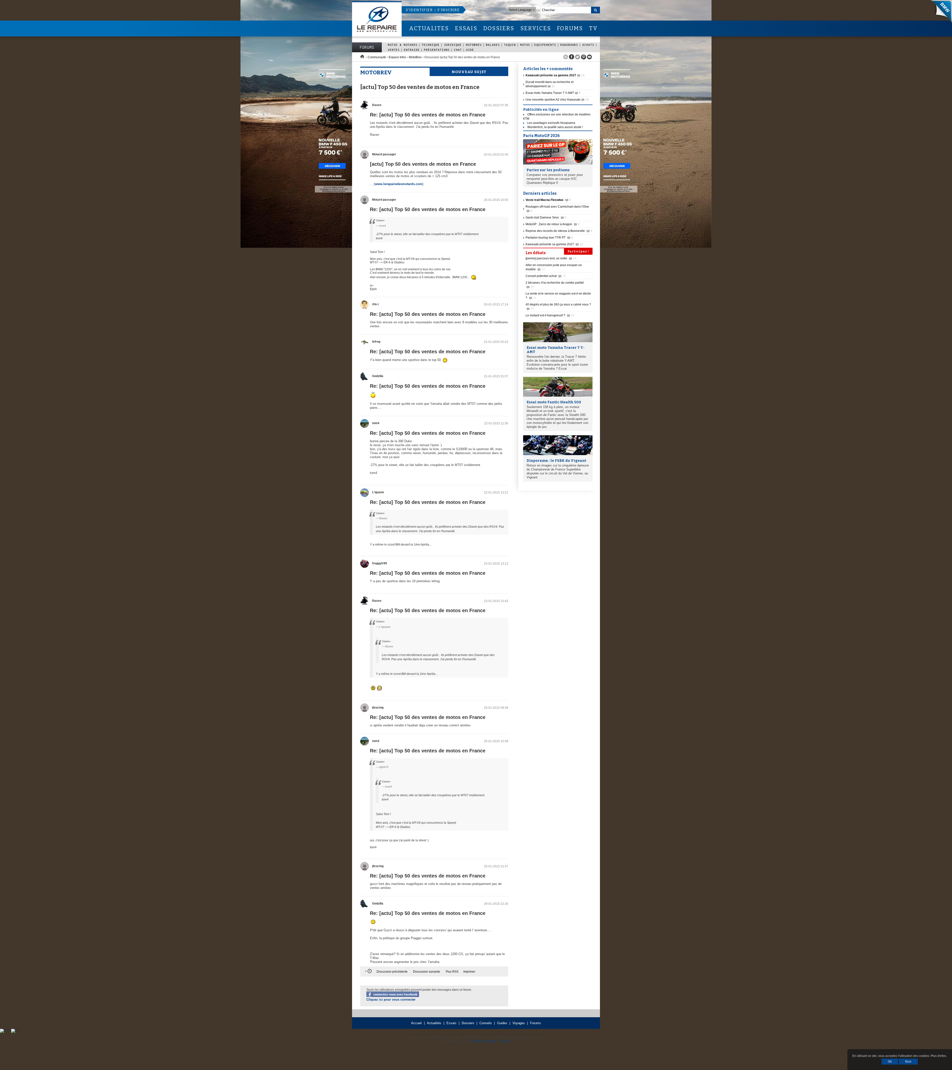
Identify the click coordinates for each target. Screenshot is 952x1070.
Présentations (437, 49)
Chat (458, 49)
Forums (366, 47)
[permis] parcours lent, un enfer (551, 258)
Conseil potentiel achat (546, 276)
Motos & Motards (402, 44)
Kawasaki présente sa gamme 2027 (554, 244)
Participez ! (578, 251)
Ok (890, 1061)
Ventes (394, 49)
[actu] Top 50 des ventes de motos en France (423, 164)
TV (593, 28)
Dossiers (468, 1023)
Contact (504, 1041)
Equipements (545, 44)
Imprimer (469, 971)
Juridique (453, 44)
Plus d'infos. (939, 1056)
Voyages (518, 1023)
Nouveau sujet (469, 72)
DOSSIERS (498, 28)
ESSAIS (466, 28)
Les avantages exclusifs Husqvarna (551, 123)
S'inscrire (448, 10)
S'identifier (419, 10)
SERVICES (535, 28)
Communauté (377, 57)
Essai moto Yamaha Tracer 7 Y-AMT (553, 93)
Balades (493, 44)
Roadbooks (569, 44)
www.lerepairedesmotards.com (398, 184)
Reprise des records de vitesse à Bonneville (559, 231)
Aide (470, 49)
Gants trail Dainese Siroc (546, 217)
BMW (939, 12)
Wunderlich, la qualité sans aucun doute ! (555, 127)
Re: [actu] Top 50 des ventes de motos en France (427, 114)
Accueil (416, 1023)
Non (908, 1061)
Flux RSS (452, 971)
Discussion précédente (392, 971)
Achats (588, 44)
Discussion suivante (426, 971)
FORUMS (570, 28)
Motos (525, 44)
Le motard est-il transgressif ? (550, 315)
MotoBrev (474, 44)
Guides (502, 1023)
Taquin (510, 44)
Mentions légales (484, 1041)
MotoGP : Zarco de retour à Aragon (553, 224)
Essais (451, 1023)
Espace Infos (397, 57)
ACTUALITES (429, 28)
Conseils (485, 1023)
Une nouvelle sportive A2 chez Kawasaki (557, 99)
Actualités (434, 1023)
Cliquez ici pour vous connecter (391, 999)
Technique (431, 44)
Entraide (412, 49)
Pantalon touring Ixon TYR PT (549, 237)
